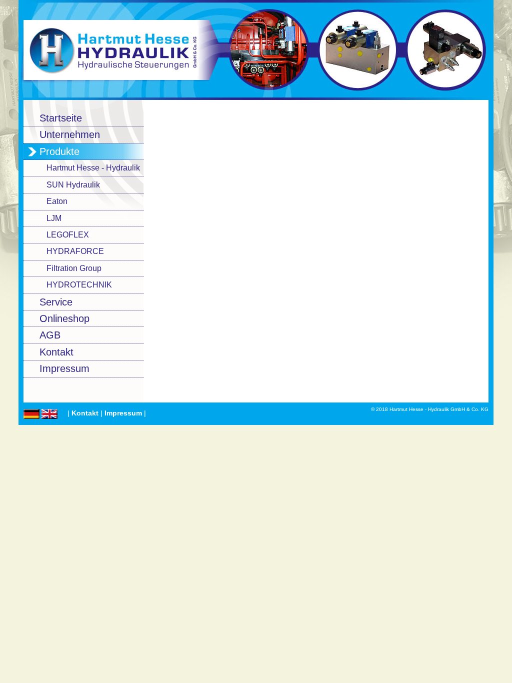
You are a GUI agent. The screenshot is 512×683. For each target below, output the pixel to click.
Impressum (123, 413)
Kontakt (85, 413)
